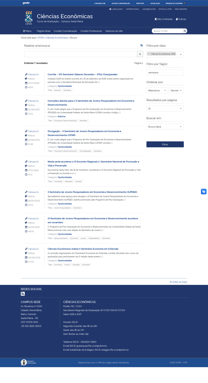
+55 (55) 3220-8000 (31, 325)
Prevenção (58, 181)
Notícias (62, 116)
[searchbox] (177, 54)
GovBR (26, 3)
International (132, 9)
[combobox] (165, 54)
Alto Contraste (164, 19)
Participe (140, 3)
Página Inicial (43, 30)
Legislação (155, 3)
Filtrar (165, 144)
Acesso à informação (121, 3)
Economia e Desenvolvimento (65, 120)
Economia (74, 238)
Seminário (67, 90)
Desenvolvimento (60, 238)
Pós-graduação (85, 151)
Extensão (76, 265)
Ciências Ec (33, 74)
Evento (67, 265)
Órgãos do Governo (174, 3)
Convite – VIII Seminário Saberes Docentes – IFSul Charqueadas (82, 74)
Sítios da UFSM (165, 9)
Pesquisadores (94, 238)
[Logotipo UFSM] (29, 17)
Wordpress (124, 362)
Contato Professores (91, 30)
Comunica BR (99, 3)
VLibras (182, 19)
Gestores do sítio (114, 30)
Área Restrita (181, 9)
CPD (185, 362)
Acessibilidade (149, 9)
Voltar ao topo (179, 281)
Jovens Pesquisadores (62, 208)
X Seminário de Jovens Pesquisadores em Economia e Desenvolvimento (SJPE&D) (92, 191)
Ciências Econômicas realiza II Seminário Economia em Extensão (83, 248)
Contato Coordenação (65, 30)
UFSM (178, 362)
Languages (117, 9)
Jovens (83, 238)
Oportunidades (65, 86)
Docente (57, 90)
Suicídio (79, 181)
